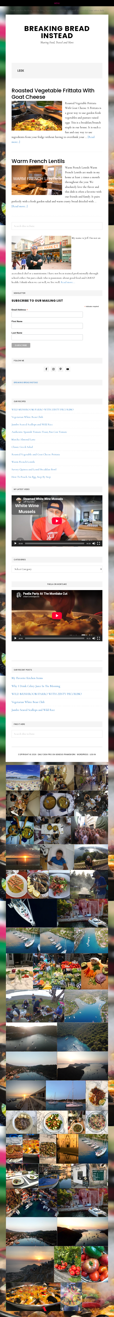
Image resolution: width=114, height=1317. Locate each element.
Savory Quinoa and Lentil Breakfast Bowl (34, 469)
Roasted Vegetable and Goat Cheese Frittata (36, 454)
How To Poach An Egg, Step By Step (31, 476)
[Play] (15, 543)
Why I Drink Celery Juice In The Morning (36, 686)
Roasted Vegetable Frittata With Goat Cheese (53, 94)
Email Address (20, 309)
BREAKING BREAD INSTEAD (57, 32)
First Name (17, 321)
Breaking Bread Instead (26, 382)
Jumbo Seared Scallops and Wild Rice (32, 424)
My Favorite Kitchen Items (27, 678)
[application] (57, 521)
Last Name (17, 333)
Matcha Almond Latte (23, 439)
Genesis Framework (66, 754)
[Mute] (93, 543)
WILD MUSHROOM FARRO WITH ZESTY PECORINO (43, 409)
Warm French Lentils (38, 161)
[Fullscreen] (98, 543)
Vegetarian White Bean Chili (27, 417)
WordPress (82, 754)
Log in (93, 754)
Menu (57, 3)
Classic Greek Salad (22, 447)
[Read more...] (20, 206)
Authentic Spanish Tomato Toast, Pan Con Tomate (39, 431)
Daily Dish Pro (45, 754)
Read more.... (68, 282)
